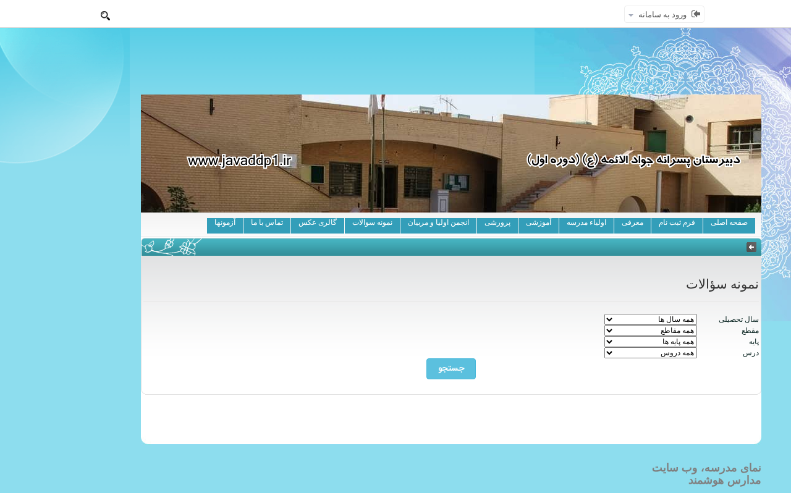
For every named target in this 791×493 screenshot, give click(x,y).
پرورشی (497, 222)
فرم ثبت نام (677, 222)
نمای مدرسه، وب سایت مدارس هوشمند (706, 473)
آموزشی (538, 222)
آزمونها (224, 222)
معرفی (632, 222)
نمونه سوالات (372, 222)
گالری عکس (317, 222)
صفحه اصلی (729, 222)
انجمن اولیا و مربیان (438, 222)
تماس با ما (267, 222)
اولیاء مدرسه (586, 222)
